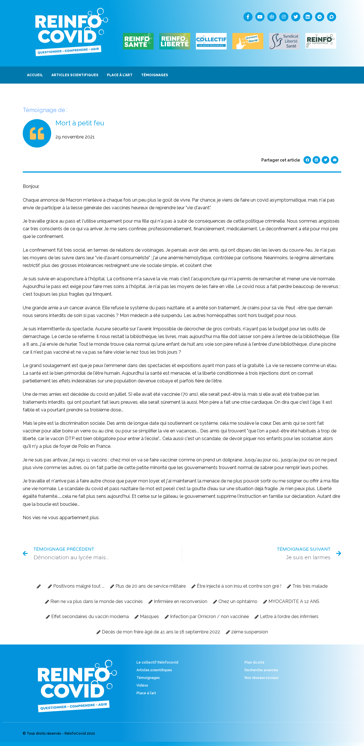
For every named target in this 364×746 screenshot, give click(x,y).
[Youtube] (259, 16)
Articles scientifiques (154, 670)
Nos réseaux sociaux (261, 678)
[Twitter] (295, 16)
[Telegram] (319, 16)
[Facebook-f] (248, 16)
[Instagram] (283, 16)
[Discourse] (331, 16)
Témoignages (148, 678)
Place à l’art (146, 693)
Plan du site (254, 662)
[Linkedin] (307, 16)
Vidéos (142, 685)
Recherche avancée (261, 670)
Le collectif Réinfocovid (157, 662)
